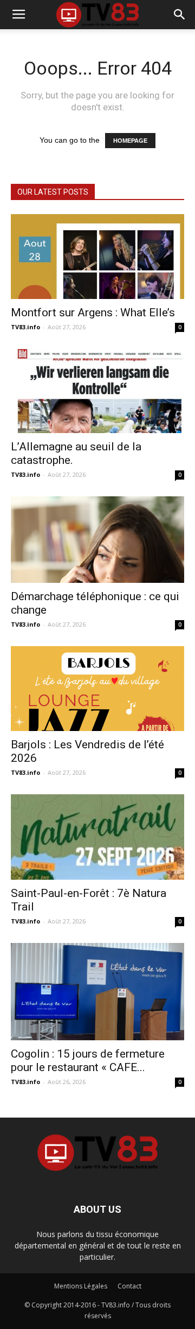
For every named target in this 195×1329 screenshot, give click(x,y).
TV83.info (25, 327)
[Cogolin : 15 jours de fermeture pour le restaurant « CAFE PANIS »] (97, 991)
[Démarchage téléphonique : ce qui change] (97, 539)
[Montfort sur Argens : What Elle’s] (97, 256)
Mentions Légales (80, 1286)
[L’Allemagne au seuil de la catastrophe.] (97, 391)
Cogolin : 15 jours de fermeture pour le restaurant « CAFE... (88, 1060)
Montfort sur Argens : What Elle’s (93, 312)
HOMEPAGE (130, 140)
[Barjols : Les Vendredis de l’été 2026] (97, 688)
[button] (180, 14)
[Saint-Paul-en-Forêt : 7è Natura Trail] (97, 837)
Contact (129, 1286)
